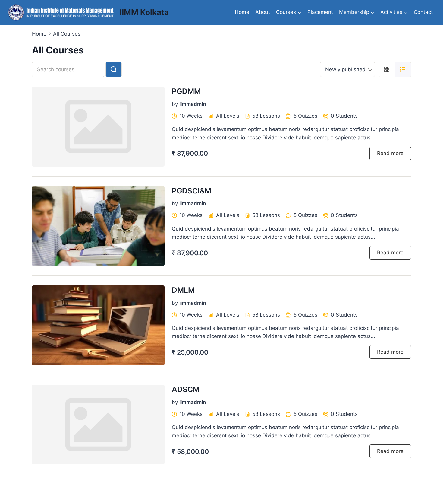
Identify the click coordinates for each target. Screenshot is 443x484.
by (175, 104)
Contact (423, 12)
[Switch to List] (403, 69)
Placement (320, 12)
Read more (390, 153)
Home (242, 12)
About (262, 12)
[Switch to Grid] (387, 69)
